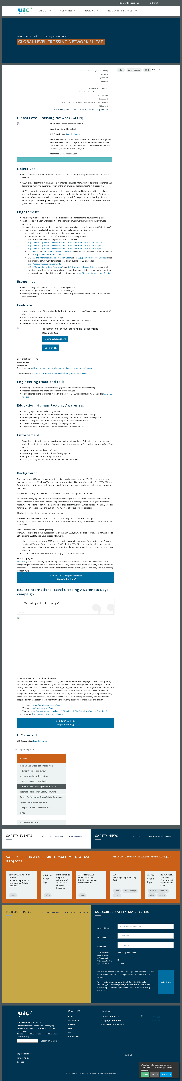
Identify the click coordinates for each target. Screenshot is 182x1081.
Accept (145, 1074)
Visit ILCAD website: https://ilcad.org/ (66, 723)
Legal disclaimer (24, 1053)
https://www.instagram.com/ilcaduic (48, 714)
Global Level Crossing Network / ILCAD (38, 787)
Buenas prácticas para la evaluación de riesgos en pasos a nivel (59, 373)
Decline (155, 1074)
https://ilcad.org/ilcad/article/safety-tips (45, 264)
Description (51, 347)
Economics (104, 81)
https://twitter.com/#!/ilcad (42, 708)
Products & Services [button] (120, 10)
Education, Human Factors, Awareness (93, 92)
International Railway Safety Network (38, 792)
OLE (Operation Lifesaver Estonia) (91, 257)
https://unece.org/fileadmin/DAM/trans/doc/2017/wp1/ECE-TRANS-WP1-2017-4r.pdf (65, 248)
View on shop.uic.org (55, 338)
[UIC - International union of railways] (25, 1014)
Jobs (70, 1032)
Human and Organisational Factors (36, 766)
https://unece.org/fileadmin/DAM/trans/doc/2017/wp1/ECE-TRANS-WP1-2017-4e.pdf (65, 242)
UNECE (35, 251)
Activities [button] (66, 10)
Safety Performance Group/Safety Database (41, 797)
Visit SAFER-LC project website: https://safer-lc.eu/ (66, 577)
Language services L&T (111, 1020)
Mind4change (63, 874)
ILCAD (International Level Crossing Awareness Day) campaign (85, 102)
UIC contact (103, 106)
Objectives (104, 74)
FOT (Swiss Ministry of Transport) (57, 251)
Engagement (103, 78)
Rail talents (75, 836)
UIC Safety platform (29, 822)
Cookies (20, 1062)
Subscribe (104, 109)
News (75, 109)
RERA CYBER (166, 874)
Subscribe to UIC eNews (159, 836)
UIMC (22, 813)
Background (103, 99)
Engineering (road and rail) (98, 88)
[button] (159, 10)
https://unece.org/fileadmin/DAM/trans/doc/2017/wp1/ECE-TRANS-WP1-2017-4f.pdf (65, 245)
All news (136, 836)
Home (19, 36)
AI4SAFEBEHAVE (86, 874)
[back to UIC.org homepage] (25, 11)
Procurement (73, 1036)
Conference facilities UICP (112, 1024)
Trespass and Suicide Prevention (35, 807)
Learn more (166, 1074)
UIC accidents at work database (36, 781)
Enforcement (103, 95)
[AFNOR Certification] (150, 1018)
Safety (28, 36)
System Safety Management (33, 802)
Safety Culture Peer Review (34, 771)
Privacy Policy (23, 1058)
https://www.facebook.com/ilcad (46, 705)
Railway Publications (110, 1016)
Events (68, 109)
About (70, 1016)
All (42, 836)
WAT (115, 874)
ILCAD (84, 426)
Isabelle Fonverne (74, 134)
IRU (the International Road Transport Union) (52, 257)
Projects (83, 109)
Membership (73, 1020)
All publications (50, 912)
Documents (58, 109)
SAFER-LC (21, 561)
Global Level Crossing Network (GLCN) (93, 71)
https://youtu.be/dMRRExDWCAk (49, 254)
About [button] (43, 10)
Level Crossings (134, 70)
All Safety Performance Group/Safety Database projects (142, 856)
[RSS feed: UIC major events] (86, 836)
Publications (93, 109)
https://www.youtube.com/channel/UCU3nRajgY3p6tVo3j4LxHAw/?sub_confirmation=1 (69, 711)
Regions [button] (89, 10)
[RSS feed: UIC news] (175, 836)
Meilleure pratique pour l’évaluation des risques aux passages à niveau (61, 368)
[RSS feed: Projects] (111, 861)
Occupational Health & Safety (34, 776)
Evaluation (104, 85)
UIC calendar (56, 836)
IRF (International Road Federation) (47, 267)
